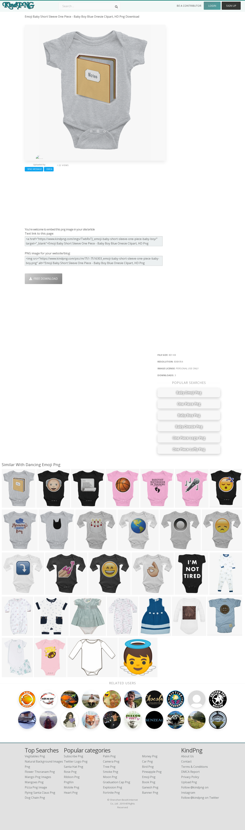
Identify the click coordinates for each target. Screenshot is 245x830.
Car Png (147, 761)
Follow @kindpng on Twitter (200, 798)
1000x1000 (139, 592)
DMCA (48, 169)
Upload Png (189, 782)
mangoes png (34, 782)
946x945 (74, 675)
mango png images (38, 777)
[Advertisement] (95, 198)
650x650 (181, 592)
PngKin (69, 782)
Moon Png (110, 777)
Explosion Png (112, 787)
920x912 (82, 548)
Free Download (45, 279)
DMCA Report (190, 772)
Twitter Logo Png (76, 761)
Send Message (34, 169)
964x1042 (77, 633)
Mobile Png (71, 787)
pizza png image (36, 787)
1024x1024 (126, 675)
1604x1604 (217, 592)
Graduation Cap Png (116, 782)
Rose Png (70, 772)
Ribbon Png (72, 777)
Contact (186, 761)
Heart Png (71, 793)
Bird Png (148, 767)
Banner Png (150, 793)
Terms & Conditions (194, 767)
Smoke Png (110, 772)
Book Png (148, 782)
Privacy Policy (190, 777)
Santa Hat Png (73, 767)
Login (212, 5)
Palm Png (109, 756)
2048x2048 (42, 633)
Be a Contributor (189, 5)
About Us (187, 756)
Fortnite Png (111, 793)
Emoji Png (149, 777)
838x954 (8, 505)
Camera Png (111, 761)
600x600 (41, 675)
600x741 (146, 633)
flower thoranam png (40, 772)
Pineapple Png (152, 772)
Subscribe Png (73, 756)
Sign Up (231, 5)
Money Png (149, 756)
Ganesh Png (150, 787)
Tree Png (109, 767)
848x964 (8, 548)
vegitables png (35, 756)
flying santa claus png (40, 793)
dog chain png (35, 798)
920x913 (52, 592)
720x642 (214, 633)
